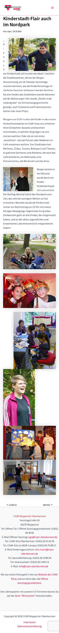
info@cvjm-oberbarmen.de (33, 566)
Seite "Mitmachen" (25, 595)
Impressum (29, 622)
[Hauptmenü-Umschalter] (52, 7)
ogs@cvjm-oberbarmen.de (42, 537)
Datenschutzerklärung (29, 626)
